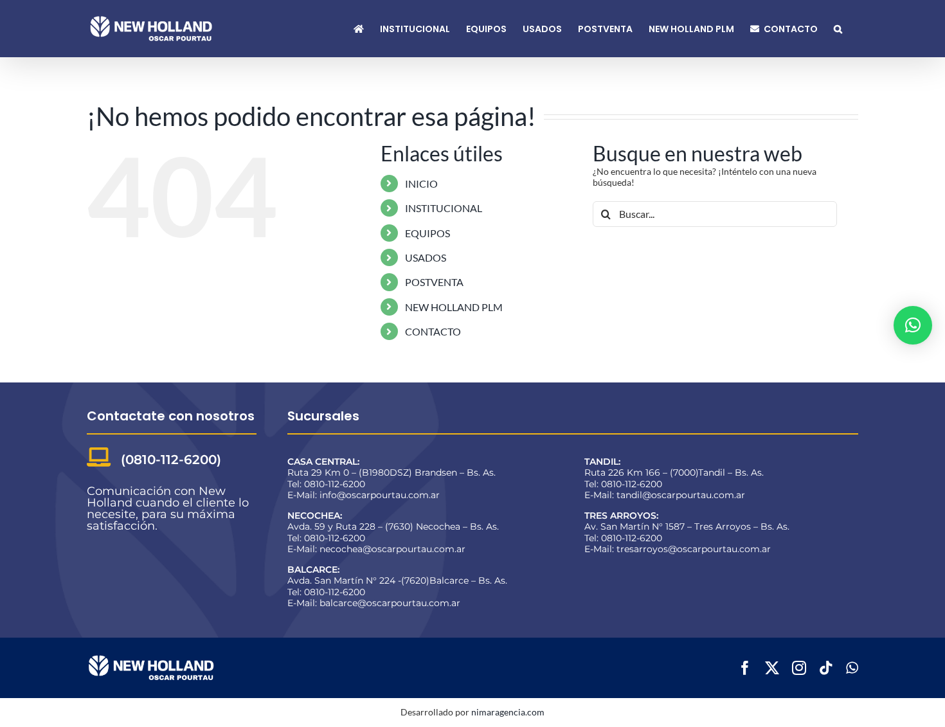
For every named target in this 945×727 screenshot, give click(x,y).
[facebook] (745, 668)
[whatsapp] (852, 668)
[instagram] (799, 668)
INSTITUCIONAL (443, 208)
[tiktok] (826, 668)
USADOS (425, 257)
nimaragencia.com (507, 711)
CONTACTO (433, 331)
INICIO (421, 183)
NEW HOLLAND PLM (454, 307)
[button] (838, 28)
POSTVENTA (434, 282)
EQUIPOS (427, 233)
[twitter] (772, 668)
